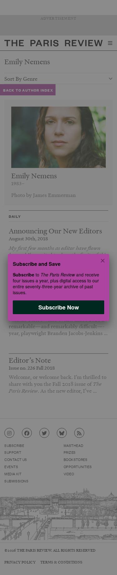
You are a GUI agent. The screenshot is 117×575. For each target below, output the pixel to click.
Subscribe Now (58, 307)
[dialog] (58, 287)
